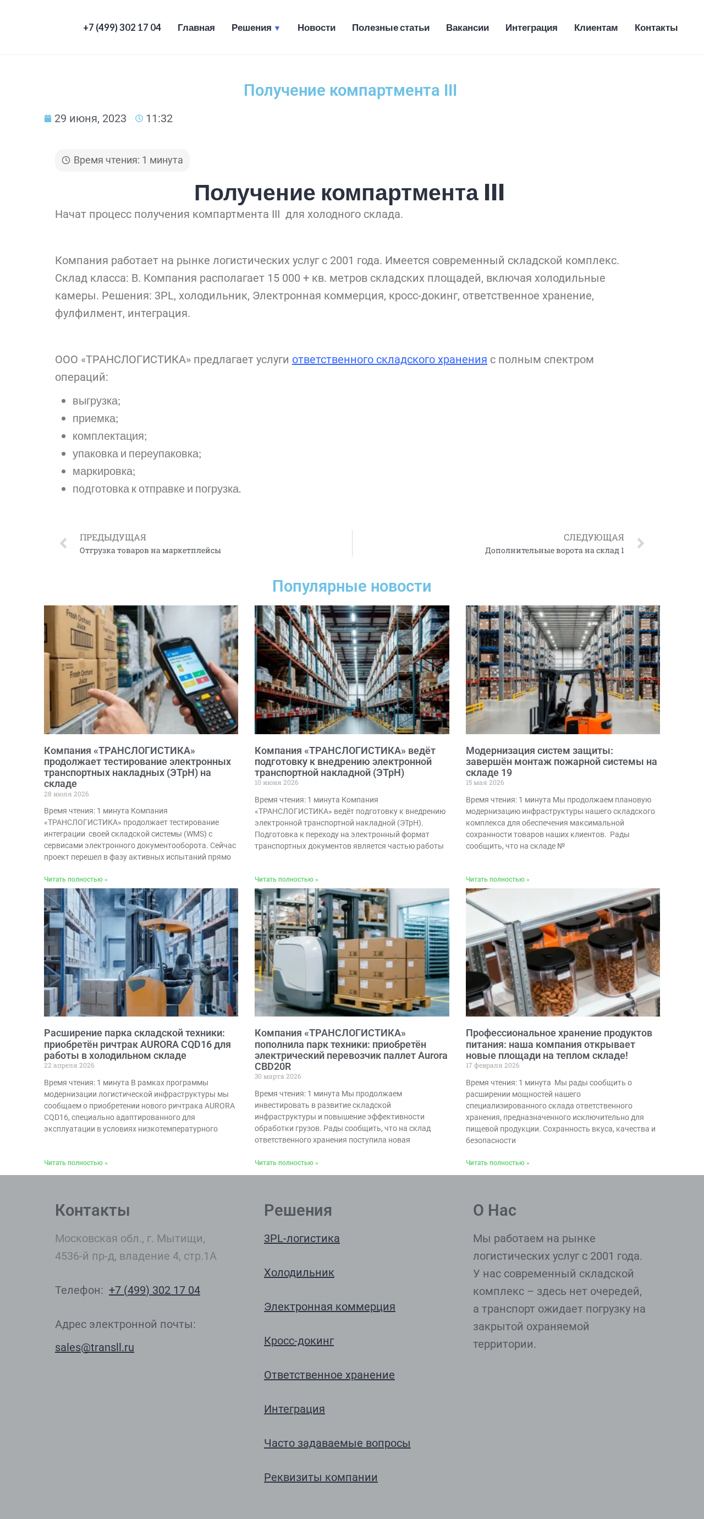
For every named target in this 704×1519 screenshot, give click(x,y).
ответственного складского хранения (389, 359)
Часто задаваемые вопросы (337, 1443)
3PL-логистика (302, 1238)
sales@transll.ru (94, 1347)
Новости (317, 27)
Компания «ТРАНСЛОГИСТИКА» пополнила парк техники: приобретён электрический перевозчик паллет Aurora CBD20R (351, 1049)
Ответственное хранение (329, 1374)
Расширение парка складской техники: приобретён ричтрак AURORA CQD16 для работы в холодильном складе (137, 1044)
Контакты (656, 27)
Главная (196, 27)
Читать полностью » (76, 879)
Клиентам (596, 27)
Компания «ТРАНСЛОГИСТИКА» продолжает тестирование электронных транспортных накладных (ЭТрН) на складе (137, 767)
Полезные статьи (391, 27)
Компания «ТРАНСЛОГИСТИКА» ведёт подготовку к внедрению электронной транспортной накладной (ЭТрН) (345, 762)
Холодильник (299, 1272)
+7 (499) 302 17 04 (122, 27)
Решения (252, 27)
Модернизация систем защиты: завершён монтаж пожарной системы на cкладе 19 (561, 762)
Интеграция (531, 27)
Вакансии (467, 27)
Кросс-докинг (299, 1340)
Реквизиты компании (321, 1477)
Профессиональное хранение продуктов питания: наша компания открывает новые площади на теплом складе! (559, 1044)
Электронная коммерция (329, 1306)
